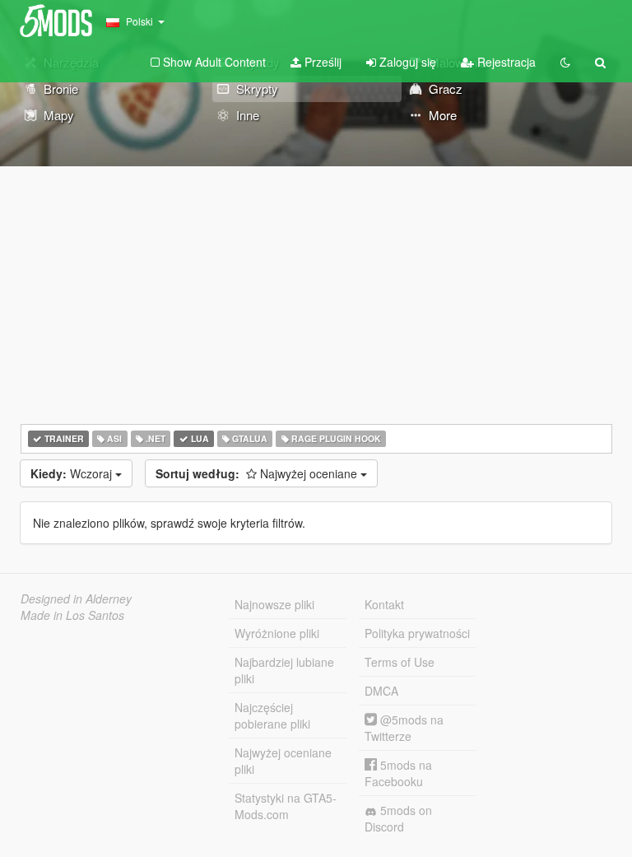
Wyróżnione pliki (277, 633)
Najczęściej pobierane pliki (272, 715)
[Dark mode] (565, 61)
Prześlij (321, 62)
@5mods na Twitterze (404, 727)
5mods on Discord (398, 818)
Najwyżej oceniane (258, 473)
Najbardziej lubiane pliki (284, 670)
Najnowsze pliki (274, 604)
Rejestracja (505, 62)
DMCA (381, 690)
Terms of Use (399, 662)
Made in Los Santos (72, 615)
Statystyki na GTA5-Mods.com (286, 805)
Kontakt (384, 604)
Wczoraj (72, 473)
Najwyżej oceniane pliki (283, 760)
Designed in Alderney (76, 598)
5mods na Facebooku (398, 773)
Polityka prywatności (417, 633)
